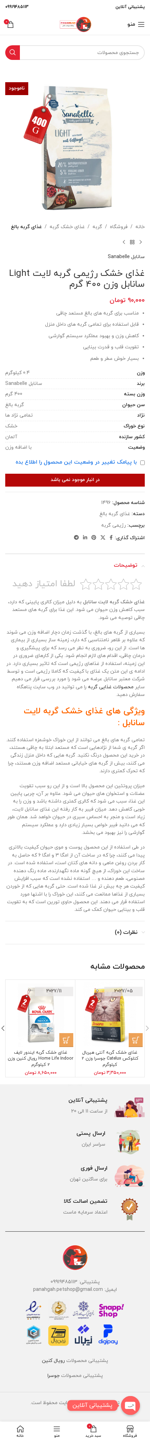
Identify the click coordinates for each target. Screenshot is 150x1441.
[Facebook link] (111, 538)
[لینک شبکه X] (102, 538)
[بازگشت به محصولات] (132, 242)
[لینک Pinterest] (93, 538)
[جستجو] (12, 52)
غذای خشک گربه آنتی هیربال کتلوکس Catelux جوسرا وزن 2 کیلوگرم (110, 1058)
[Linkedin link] (85, 538)
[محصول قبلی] (140, 242)
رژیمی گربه (113, 525)
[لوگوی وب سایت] (75, 24)
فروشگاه (119, 227)
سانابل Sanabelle (126, 257)
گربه (97, 227)
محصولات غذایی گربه (111, 687)
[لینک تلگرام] (76, 538)
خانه (140, 227)
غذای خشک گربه (67, 227)
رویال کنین (53, 1360)
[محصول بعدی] (124, 242)
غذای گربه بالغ (26, 227)
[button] (136, 1040)
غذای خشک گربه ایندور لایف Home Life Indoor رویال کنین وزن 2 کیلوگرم (40, 1058)
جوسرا (53, 1375)
